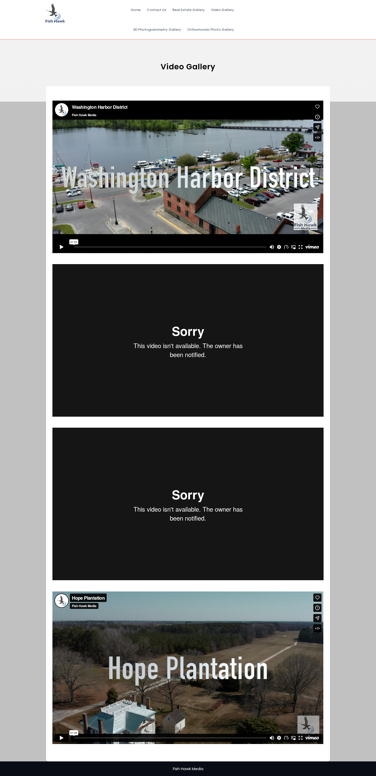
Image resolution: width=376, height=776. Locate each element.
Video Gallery (222, 10)
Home (136, 10)
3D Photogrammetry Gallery (157, 29)
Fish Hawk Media (188, 768)
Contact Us (156, 10)
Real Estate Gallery (188, 10)
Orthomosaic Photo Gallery (210, 29)
